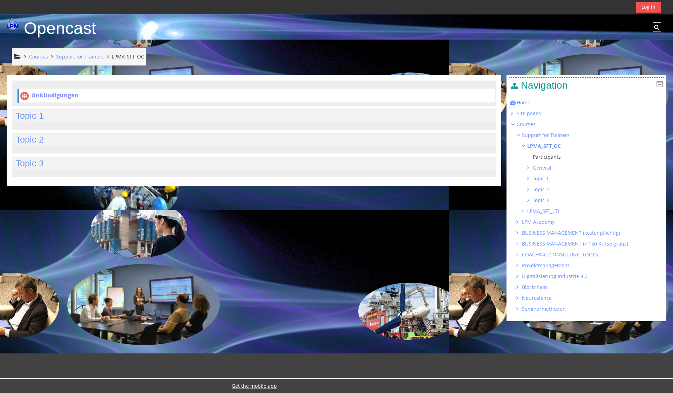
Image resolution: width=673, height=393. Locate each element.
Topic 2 (30, 139)
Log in (648, 7)
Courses (526, 124)
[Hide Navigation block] (660, 84)
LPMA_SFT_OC (544, 146)
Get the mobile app (254, 385)
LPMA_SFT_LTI (543, 211)
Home (523, 102)
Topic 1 (30, 115)
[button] (657, 27)
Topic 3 (30, 163)
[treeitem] (586, 103)
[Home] (13, 24)
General (542, 167)
